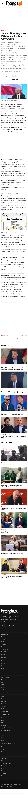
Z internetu (3, 765)
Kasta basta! (4, 636)
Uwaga (2, 740)
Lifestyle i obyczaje (8, 743)
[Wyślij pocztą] (14, 76)
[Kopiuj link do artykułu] (17, 76)
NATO (2, 506)
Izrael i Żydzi (4, 689)
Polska (3, 631)
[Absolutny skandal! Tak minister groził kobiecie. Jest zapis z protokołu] (14, 520)
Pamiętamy (3, 644)
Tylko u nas (4, 758)
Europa (3, 679)
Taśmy (2, 737)
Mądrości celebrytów (6, 727)
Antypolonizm (4, 654)
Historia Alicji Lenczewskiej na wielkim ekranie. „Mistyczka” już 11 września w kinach (12, 486)
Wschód (3, 657)
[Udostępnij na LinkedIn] (10, 76)
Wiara (2, 698)
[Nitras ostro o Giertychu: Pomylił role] (14, 403)
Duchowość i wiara (7, 693)
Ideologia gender (5, 711)
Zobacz (3, 483)
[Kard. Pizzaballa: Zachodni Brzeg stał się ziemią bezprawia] (14, 543)
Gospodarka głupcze (6, 763)
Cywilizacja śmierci (5, 703)
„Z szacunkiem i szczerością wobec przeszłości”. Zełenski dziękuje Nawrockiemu (12, 577)
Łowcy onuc (4, 670)
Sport (2, 768)
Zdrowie (3, 749)
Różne (2, 760)
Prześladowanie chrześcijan (8, 708)
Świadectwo (4, 701)
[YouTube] (9, 625)
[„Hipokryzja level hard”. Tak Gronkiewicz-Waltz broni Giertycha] (14, 425)
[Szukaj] (25, 3)
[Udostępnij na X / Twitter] (6, 76)
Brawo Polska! (4, 634)
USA (2, 682)
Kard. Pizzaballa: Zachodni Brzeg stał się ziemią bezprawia (12, 554)
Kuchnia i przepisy (5, 746)
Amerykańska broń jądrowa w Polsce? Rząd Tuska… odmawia (13, 508)
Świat (3, 674)
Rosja (2, 660)
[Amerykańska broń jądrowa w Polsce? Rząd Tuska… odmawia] (14, 497)
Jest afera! (5, 714)
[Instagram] (13, 625)
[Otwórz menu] (2, 3)
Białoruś (3, 665)
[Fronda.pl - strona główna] (14, 611)
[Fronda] (14, 3)
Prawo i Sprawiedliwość (6, 651)
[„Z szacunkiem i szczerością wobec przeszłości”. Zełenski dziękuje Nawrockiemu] (14, 566)
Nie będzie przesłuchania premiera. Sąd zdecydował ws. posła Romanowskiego (12, 369)
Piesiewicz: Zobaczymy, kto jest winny (12, 392)
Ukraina (3, 574)
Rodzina (3, 751)
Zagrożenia (4, 775)
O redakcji (3, 784)
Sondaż (3, 646)
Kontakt (12, 786)
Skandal (3, 529)
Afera (3, 462)
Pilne (2, 770)
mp (2, 71)
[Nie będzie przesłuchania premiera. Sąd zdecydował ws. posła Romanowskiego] (14, 356)
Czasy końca (4, 706)
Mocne (2, 732)
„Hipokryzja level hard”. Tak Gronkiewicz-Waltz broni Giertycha (13, 437)
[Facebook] (6, 625)
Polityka (3, 30)
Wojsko (3, 641)
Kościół (2, 696)
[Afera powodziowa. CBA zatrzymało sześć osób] (14, 453)
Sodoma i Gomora (5, 730)
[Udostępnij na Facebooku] (2, 76)
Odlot (2, 722)
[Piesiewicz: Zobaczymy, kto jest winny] (14, 380)
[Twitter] (2, 625)
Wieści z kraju (4, 649)
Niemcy (3, 687)
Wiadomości (4, 773)
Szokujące (3, 725)
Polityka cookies (5, 786)
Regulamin (9, 784)
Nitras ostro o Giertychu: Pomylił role (12, 414)
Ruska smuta (4, 668)
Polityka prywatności (18, 784)
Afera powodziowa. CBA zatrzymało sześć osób (12, 464)
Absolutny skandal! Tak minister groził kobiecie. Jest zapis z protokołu (13, 531)
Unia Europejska (5, 677)
